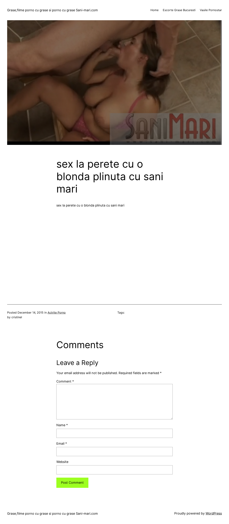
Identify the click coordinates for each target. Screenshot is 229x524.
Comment (65, 381)
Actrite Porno (57, 312)
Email (61, 443)
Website (62, 462)
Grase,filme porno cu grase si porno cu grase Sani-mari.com (52, 10)
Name (62, 425)
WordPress (214, 513)
